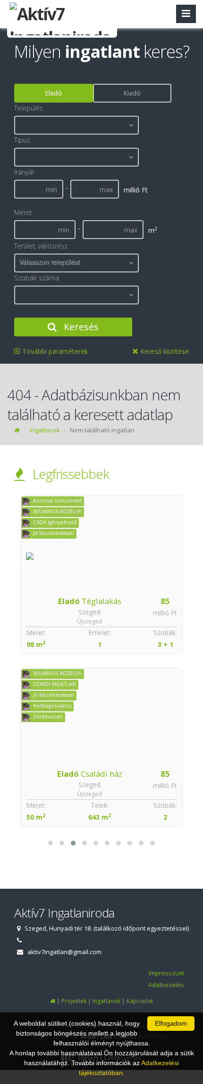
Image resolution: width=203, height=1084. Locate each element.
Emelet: (99, 632)
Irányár (24, 171)
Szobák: (165, 632)
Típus (22, 140)
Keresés (80, 326)
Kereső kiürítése (163, 351)
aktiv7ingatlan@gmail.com (64, 952)
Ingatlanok (45, 430)
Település (28, 108)
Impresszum (166, 973)
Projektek (73, 1001)
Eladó (53, 92)
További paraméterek (54, 351)
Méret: (36, 632)
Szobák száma (36, 277)
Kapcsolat (140, 1001)
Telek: (100, 805)
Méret (23, 212)
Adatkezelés (166, 984)
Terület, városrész (41, 245)
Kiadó (132, 92)
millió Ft (165, 612)
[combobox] (76, 125)
